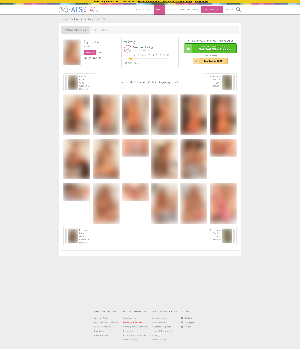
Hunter (87, 18)
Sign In (229, 9)
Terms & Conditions (162, 331)
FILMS (149, 9)
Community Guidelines (134, 335)
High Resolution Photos (106, 322)
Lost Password (159, 322)
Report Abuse (130, 339)
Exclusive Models (102, 326)
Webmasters (129, 318)
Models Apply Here (132, 322)
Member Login (159, 318)
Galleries (75, 18)
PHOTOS (160, 9)
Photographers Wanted (135, 326)
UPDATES (139, 9)
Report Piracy (159, 339)
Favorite (90, 52)
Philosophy (129, 331)
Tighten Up (93, 41)
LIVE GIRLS (183, 9)
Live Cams (99, 331)
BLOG (195, 9)
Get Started (212, 9)
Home (64, 18)
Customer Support (161, 326)
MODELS (171, 9)
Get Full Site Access (214, 48)
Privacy (156, 335)
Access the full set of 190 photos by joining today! (150, 82)
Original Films (101, 318)
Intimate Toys (101, 335)
